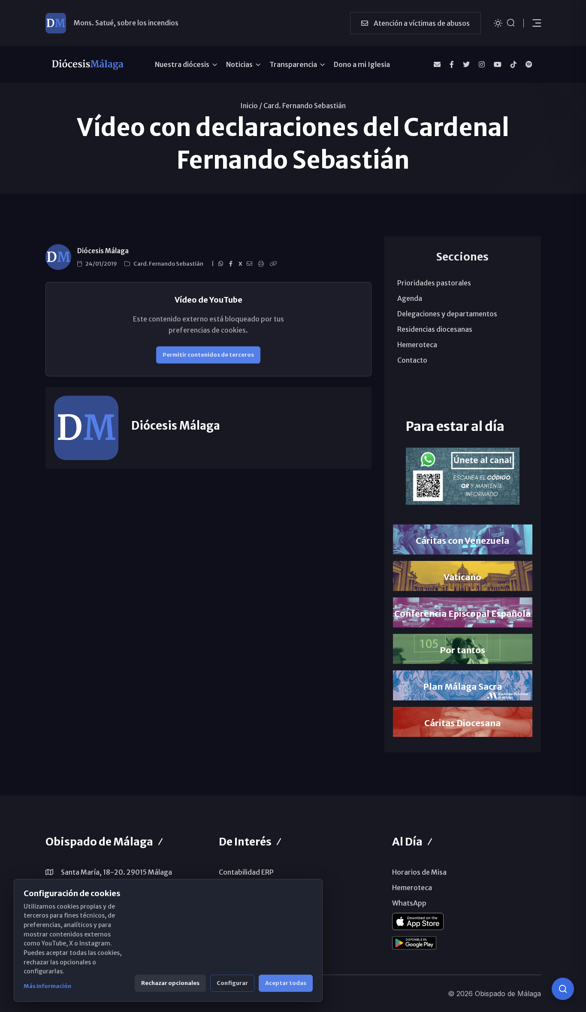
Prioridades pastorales (434, 283)
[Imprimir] (262, 264)
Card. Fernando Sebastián (304, 105)
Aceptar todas (285, 983)
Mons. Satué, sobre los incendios (126, 22)
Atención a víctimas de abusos (421, 23)
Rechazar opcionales (170, 983)
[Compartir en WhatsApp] (222, 264)
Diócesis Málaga (103, 251)
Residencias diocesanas (434, 329)
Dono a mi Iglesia (362, 64)
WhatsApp (409, 903)
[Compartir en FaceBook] (232, 264)
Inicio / (251, 105)
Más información (47, 986)
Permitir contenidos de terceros (208, 354)
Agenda (409, 298)
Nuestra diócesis (182, 64)
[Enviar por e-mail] (251, 264)
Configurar (232, 983)
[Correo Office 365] (437, 64)
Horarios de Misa (419, 872)
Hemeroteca (417, 344)
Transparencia (293, 64)
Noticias (239, 64)
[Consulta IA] (563, 989)
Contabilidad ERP (246, 872)
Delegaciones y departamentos (447, 313)
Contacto (412, 360)
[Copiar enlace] (274, 264)
